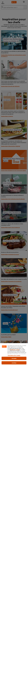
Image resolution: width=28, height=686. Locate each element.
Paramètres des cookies (14, 355)
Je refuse (14, 362)
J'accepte (14, 358)
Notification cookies (14, 349)
